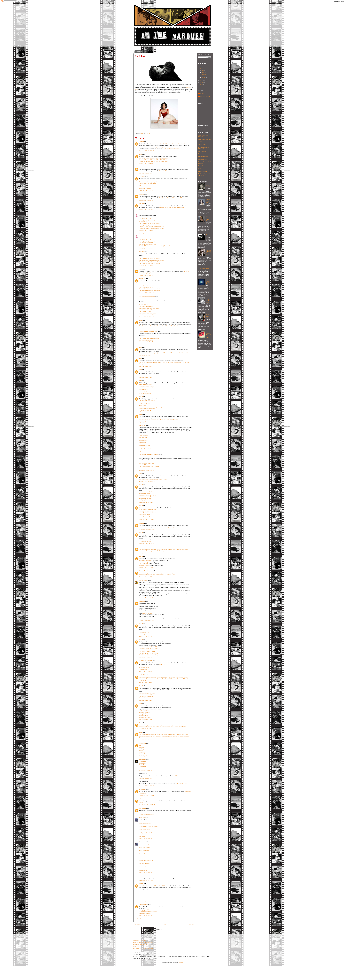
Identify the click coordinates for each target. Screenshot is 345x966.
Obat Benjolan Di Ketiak (145, 218)
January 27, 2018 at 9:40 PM (146, 248)
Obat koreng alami (143, 563)
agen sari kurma (143, 631)
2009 (201, 85)
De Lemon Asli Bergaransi (145, 660)
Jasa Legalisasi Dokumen (145, 823)
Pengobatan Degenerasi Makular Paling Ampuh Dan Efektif (153, 161)
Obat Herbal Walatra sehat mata (146, 285)
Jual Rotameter (142, 442)
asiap (140, 703)
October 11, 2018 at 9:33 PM (146, 502)
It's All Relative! (208, 315)
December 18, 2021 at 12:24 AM (147, 805)
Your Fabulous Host (205, 96)
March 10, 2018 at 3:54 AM (145, 328)
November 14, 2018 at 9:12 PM (146, 529)
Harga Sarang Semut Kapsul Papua (147, 495)
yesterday (188, 87)
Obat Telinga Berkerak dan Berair (147, 341)
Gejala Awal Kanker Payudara (182, 144)
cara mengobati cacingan (145, 516)
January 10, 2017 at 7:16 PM (146, 163)
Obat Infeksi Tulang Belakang (166, 527)
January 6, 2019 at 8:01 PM (145, 553)
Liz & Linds (204, 74)
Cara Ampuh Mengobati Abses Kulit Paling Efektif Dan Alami (154, 160)
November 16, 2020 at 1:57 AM (146, 770)
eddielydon (142, 799)
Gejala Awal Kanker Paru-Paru (167, 144)
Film (140, 745)
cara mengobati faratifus (145, 541)
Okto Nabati (142, 176)
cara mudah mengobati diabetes (147, 296)
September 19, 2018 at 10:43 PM (147, 481)
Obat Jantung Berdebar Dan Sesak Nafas (148, 650)
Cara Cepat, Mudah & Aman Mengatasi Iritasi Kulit (151, 226)
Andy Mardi (142, 817)
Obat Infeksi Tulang (164, 171)
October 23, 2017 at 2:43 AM (146, 190)
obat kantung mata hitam (145, 402)
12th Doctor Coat (147, 812)
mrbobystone (142, 789)
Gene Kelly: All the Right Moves (208, 282)
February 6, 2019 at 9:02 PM (146, 597)
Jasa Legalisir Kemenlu (144, 829)
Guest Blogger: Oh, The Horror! (208, 300)
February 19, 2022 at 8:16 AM (146, 814)
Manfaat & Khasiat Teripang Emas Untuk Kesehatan (171, 207)
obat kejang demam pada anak (146, 500)
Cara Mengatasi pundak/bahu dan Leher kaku (150, 263)
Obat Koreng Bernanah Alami (146, 340)
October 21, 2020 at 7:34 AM (146, 756)
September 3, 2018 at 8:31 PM (146, 470)
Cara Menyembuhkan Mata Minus (147, 313)
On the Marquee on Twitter (204, 139)
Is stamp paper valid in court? (146, 910)
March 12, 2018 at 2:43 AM (145, 344)
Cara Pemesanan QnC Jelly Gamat (147, 693)
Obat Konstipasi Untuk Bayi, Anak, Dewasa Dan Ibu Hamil (153, 479)
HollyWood (142, 752)
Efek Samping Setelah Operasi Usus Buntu (149, 419)
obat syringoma (143, 405)
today (136, 89)
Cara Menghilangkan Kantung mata (148, 331)
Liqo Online (142, 836)
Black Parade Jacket (182, 783)
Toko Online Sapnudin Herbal (146, 696)
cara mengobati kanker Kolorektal (147, 496)
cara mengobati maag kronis (146, 511)
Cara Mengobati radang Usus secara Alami (149, 262)
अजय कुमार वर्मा (142, 759)
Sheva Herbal (162, 353)
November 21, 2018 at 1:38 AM (146, 543)
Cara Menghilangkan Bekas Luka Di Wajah (149, 223)
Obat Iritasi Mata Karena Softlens (147, 468)
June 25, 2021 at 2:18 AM (145, 778)
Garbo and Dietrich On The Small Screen (208, 252)
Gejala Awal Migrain (160, 147)
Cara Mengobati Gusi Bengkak (146, 314)
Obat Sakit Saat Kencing (185, 353)
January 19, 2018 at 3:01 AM (146, 209)
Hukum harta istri (143, 870)
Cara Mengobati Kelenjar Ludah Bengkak (149, 655)
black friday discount (181, 878)
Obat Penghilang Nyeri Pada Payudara (148, 220)
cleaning (141, 883)
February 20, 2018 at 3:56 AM (146, 293)
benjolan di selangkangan (145, 562)
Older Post (191, 925)
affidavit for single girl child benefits (148, 911)
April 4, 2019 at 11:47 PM (145, 671)
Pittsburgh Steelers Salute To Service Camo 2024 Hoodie (155, 886)
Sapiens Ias (142, 601)
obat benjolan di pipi (144, 710)
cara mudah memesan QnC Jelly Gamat (148, 648)
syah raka (141, 203)
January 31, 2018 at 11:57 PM (146, 265)
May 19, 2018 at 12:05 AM (145, 366)
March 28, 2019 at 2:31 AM (145, 657)
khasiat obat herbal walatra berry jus (148, 512)
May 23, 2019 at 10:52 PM (145, 700)
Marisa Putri (142, 675)
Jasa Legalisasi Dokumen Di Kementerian (149, 826)
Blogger (180, 962)
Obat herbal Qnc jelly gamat (146, 287)
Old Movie (141, 747)
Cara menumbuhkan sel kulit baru (147, 400)
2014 (201, 66)
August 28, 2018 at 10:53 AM (146, 451)
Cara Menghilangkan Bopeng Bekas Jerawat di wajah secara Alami (155, 246)
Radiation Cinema (202, 171)
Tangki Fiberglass (143, 435)
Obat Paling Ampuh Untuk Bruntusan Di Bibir (150, 362)
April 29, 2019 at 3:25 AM (145, 682)
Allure (199, 168)
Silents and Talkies (202, 159)
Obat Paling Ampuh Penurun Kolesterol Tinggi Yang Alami (153, 158)
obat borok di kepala (144, 565)
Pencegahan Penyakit (172, 419)
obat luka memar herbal (144, 712)
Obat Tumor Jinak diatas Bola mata (147, 244)
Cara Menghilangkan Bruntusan (147, 305)
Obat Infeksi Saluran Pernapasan (147, 375)
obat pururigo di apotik (144, 493)
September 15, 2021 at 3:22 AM (146, 786)
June (203, 72)
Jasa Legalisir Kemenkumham (146, 833)
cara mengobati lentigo (144, 539)
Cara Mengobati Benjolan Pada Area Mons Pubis (171, 198)
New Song (141, 749)
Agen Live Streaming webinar (146, 854)
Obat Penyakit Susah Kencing (146, 306)
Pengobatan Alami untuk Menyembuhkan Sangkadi (151, 228)
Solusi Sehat (163, 419)
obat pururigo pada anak (145, 498)
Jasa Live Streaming (144, 844)
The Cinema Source (203, 142)
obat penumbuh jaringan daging (147, 408)
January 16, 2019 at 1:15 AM (146, 567)
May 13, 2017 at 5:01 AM (145, 173)
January (204, 77)
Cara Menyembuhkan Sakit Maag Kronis (149, 308)
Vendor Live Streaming (144, 847)
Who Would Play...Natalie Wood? (204, 267)
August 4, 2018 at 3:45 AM (145, 422)
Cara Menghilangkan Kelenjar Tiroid (148, 464)
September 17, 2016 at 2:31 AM (146, 151)
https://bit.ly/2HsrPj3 (147, 613)
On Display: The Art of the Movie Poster (208, 334)
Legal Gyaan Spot (143, 904)
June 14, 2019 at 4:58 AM (145, 740)
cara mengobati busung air (145, 514)
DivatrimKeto (142, 761)
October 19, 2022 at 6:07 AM (146, 880)
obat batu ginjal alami (144, 403)
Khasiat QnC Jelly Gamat (145, 222)
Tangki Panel (142, 434)
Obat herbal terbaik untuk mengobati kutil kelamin (151, 289)
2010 (201, 82)
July (203, 70)
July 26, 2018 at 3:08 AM (145, 411)
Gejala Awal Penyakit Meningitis (171, 148)
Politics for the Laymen (204, 166)
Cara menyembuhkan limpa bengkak (148, 182)
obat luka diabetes (143, 715)
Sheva (140, 154)
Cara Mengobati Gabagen (145, 311)
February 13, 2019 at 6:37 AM (146, 620)
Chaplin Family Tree (208, 201)
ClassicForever (201, 154)
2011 (201, 80)
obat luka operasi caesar (145, 717)
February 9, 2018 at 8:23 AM (146, 275)
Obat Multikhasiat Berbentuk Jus (147, 284)
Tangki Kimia (142, 439)
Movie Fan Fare (202, 151)
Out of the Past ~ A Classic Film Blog (204, 162)
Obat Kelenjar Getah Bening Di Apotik (148, 653)
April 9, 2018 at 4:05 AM (145, 355)
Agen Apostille (142, 867)
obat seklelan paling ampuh (146, 560)
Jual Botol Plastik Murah (145, 449)
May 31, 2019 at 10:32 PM (145, 729)
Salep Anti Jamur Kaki (144, 698)
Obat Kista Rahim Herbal (171, 147)
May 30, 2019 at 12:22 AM (145, 719)
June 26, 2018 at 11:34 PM (145, 377)
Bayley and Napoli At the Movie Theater (204, 174)
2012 (201, 68)
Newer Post (138, 925)
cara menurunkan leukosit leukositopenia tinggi (150, 407)
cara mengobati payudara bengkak (147, 492)
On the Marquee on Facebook (203, 135)
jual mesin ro (142, 444)
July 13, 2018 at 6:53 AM (145, 393)
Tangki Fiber (142, 425)
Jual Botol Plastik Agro (144, 445)
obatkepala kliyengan (144, 714)
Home (164, 925)
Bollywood (141, 750)
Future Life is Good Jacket (178, 776)
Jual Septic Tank (143, 437)
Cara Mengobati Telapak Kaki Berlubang (149, 338)
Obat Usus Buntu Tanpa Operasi (146, 463)
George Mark (142, 808)
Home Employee (143, 753)
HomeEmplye (142, 743)
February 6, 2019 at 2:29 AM (146, 577)
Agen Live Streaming (144, 850)
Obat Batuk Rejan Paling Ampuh (147, 651)
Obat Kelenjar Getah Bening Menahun (148, 454)
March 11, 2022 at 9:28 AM (145, 872)
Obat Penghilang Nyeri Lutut (146, 225)
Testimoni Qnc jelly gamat (145, 571)
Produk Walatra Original (172, 325)
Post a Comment (141, 919)
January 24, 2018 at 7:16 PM (146, 230)
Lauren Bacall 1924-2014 (208, 185)
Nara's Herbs (142, 213)
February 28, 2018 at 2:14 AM (146, 317)
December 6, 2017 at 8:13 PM (146, 200)
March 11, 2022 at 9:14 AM (145, 838)
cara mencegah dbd (143, 634)
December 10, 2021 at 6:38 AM (146, 795)
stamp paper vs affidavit (144, 913)
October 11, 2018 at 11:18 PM (146, 520)
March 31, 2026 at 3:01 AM (145, 915)
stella (140, 380)
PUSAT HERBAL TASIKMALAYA (147, 509)
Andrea (202, 93)
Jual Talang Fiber (143, 440)
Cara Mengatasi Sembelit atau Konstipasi (149, 466)
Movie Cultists (202, 144)
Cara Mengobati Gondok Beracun (147, 310)
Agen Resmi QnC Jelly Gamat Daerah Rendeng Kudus (152, 325)
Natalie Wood (208, 218)
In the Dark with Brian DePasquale (203, 147)
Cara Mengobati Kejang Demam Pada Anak (149, 647)
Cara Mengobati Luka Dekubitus (147, 694)
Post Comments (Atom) (167, 929)
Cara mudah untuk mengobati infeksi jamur (149, 290)
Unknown (141, 141)
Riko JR (141, 396)
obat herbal (142, 251)
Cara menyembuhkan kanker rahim (147, 183)
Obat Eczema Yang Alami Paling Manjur (149, 353)
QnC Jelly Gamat (143, 580)
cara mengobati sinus (144, 632)
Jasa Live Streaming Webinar (146, 860)
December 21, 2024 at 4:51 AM (146, 901)
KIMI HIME (142, 278)
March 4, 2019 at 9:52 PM (145, 636)
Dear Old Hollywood (203, 156)
